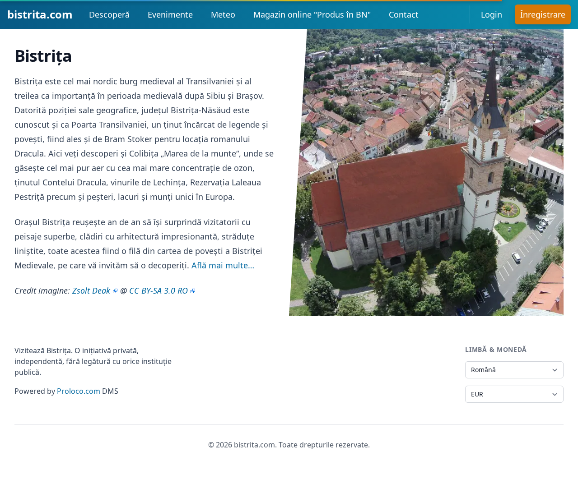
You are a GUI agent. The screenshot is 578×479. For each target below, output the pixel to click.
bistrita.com (40, 14)
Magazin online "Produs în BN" (312, 14)
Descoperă (109, 14)
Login (491, 14)
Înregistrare (542, 14)
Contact (404, 14)
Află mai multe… (222, 265)
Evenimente (170, 14)
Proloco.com (78, 391)
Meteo (223, 14)
